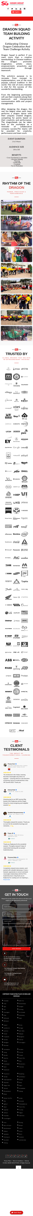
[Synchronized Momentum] (16, 223)
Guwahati (6, 1140)
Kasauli (5, 1025)
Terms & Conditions (18, 1160)
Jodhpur (6, 1112)
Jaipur (5, 1107)
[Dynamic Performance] (16, 286)
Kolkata (21, 1079)
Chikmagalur (22, 1042)
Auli (5, 1009)
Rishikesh (6, 1045)
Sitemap (27, 1160)
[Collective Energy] (16, 270)
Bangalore (21, 1036)
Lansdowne (7, 1028)
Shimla (20, 1025)
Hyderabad (6, 1064)
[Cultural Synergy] (16, 317)
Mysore (21, 1055)
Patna (20, 1082)
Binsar (5, 1094)
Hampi (5, 1061)
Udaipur (6, 1131)
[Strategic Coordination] (16, 238)
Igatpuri (6, 1104)
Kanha (20, 1131)
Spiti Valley (21, 1031)
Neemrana (21, 1115)
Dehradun (6, 1021)
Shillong (6, 1143)
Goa (5, 1101)
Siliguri (20, 1085)
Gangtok (21, 1006)
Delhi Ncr (21, 1000)
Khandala (6, 1115)
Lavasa (20, 1098)
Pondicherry (22, 1064)
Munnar (21, 1052)
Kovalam (21, 1049)
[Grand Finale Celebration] (16, 333)
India (5, 1003)
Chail (5, 1015)
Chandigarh (7, 1012)
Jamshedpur (22, 1076)
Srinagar (21, 1028)
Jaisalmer (6, 1109)
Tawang (21, 1122)
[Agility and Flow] (16, 301)
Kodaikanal (6, 1069)
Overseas (6, 1000)
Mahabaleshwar (23, 1104)
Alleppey (21, 1033)
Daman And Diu (8, 1098)
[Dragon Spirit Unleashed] (16, 207)
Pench (20, 1134)
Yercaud (6, 1088)
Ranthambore (7, 1128)
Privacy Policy (7, 1160)
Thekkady (21, 1067)
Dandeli (6, 1055)
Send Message (16, 948)
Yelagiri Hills (7, 1085)
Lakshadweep (22, 1140)
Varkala (5, 1076)
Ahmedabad (22, 1088)
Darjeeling (21, 1073)
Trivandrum (6, 1073)
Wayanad (6, 1082)
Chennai (21, 1039)
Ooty (20, 1061)
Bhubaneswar (7, 1091)
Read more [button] (6, 879)
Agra (5, 1006)
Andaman (21, 1137)
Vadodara (6, 1134)
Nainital (6, 1039)
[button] (16, 12)
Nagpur (21, 1112)
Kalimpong (21, 1015)
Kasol (20, 1018)
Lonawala (21, 1101)
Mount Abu (22, 1107)
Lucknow (6, 1031)
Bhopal (21, 1125)
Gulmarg (21, 1009)
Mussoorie (6, 1036)
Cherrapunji (7, 1137)
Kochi (5, 1067)
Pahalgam (6, 1042)
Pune (5, 1122)
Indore (20, 1128)
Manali (5, 1033)
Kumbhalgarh (7, 1118)
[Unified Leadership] (16, 254)
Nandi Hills (22, 1058)
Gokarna (6, 1058)
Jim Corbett (22, 1012)
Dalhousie (6, 1018)
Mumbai (21, 1109)
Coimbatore (7, 1049)
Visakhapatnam (8, 1079)
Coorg (5, 1052)
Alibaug (21, 1091)
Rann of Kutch (7, 1125)
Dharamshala (22, 1003)
